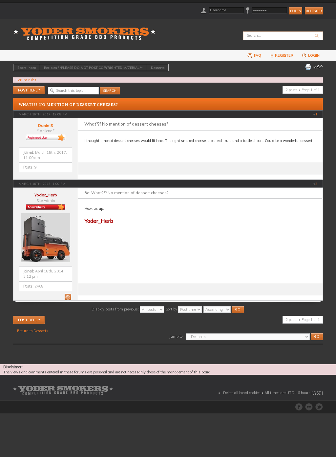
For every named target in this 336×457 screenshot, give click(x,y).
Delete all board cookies (242, 392)
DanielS (45, 125)
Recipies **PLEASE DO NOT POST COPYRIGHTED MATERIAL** (93, 68)
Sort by (172, 309)
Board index (26, 68)
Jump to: (176, 336)
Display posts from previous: (116, 309)
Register (314, 11)
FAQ (257, 55)
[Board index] (86, 30)
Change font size (318, 67)
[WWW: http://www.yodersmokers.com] (68, 297)
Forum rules (26, 80)
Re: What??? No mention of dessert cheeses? (126, 192)
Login (313, 55)
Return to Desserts (32, 330)
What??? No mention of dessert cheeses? (68, 104)
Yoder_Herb (45, 194)
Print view (308, 67)
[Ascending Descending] (223, 309)
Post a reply (22, 88)
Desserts (157, 68)
